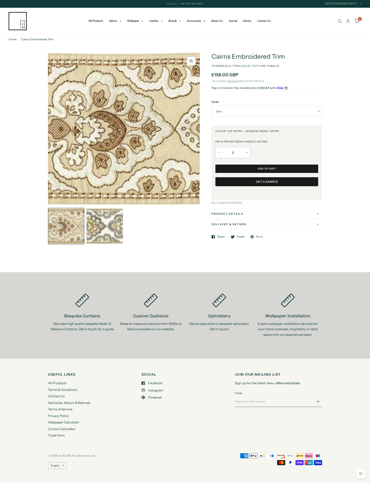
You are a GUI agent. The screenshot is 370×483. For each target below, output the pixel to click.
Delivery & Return (229, 224)
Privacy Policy (58, 416)
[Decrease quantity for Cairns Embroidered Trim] (219, 152)
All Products (57, 383)
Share (221, 236)
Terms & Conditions (62, 390)
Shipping (232, 80)
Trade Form (56, 435)
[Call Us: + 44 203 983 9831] (185, 4)
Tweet (241, 236)
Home (12, 39)
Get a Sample (267, 182)
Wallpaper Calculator (63, 422)
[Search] (340, 21)
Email (238, 393)
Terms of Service (60, 409)
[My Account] (348, 21)
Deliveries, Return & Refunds (69, 403)
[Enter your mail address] (317, 401)
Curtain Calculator (62, 429)
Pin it (259, 236)
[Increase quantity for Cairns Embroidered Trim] (246, 152)
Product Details (227, 213)
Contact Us (56, 396)
